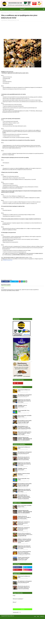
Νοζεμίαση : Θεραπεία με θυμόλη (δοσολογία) (24, 474)
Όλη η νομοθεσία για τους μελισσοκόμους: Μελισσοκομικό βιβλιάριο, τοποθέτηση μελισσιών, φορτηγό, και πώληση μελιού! (24, 496)
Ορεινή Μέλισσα (5, 20)
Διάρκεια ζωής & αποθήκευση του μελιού (24, 390)
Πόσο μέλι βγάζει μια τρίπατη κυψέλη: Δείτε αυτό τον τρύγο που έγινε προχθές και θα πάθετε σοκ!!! (25, 421)
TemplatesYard (9, 617)
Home (35, 616)
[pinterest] (17, 570)
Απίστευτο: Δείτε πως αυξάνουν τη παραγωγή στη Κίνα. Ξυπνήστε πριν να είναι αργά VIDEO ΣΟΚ (25, 534)
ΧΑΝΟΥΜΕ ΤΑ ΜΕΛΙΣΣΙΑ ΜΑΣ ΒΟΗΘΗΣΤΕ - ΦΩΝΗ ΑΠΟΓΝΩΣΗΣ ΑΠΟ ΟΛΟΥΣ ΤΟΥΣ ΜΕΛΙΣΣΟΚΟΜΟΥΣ (25, 439)
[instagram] (27, 570)
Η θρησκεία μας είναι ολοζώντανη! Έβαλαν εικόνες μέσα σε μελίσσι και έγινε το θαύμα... (24, 401)
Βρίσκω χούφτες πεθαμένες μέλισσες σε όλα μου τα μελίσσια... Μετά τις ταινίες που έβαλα (24, 433)
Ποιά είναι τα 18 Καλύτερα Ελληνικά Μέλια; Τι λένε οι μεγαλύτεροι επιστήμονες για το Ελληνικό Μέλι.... (24, 552)
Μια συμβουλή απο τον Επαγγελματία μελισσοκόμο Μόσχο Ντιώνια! (25, 395)
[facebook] (17, 567)
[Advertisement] (22, 30)
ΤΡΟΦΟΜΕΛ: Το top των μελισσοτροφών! (22, 406)
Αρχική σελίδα (3, 12)
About (38, 616)
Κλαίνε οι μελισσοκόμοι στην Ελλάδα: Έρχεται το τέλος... (25, 416)
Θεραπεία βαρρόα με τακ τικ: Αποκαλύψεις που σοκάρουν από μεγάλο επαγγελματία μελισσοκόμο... (24, 427)
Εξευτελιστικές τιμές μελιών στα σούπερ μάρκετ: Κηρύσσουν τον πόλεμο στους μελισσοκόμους (24, 458)
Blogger (17, 617)
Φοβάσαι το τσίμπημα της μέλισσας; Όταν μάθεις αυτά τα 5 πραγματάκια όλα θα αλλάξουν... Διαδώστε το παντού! (24, 541)
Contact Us (42, 616)
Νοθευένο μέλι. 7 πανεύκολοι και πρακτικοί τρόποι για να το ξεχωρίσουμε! (24, 523)
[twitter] (27, 567)
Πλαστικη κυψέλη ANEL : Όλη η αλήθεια (23, 411)
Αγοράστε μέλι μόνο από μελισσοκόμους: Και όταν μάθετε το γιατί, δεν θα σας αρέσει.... (24, 517)
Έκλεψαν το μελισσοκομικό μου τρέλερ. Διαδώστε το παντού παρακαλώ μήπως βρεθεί (23, 558)
